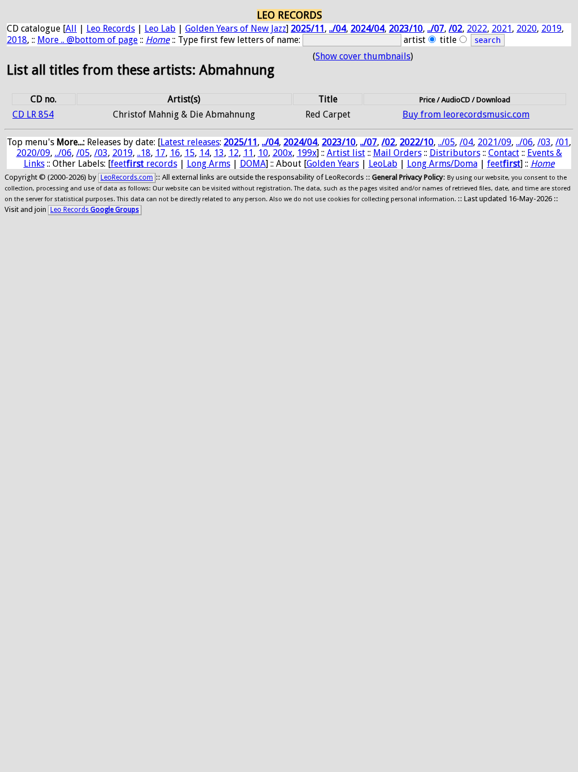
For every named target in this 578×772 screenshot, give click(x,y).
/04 (466, 142)
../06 (524, 142)
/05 (83, 153)
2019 (551, 28)
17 (160, 153)
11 (248, 153)
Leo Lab (160, 28)
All (71, 28)
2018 (17, 39)
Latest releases (190, 142)
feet (503, 163)
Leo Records (110, 28)
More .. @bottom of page (87, 39)
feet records (144, 163)
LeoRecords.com (126, 177)
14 (204, 153)
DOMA (253, 163)
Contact (503, 153)
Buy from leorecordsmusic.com (465, 114)
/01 (562, 142)
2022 (477, 28)
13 (219, 153)
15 (190, 153)
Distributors (455, 153)
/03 (544, 142)
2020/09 (33, 153)
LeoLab (383, 163)
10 (263, 153)
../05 (446, 142)
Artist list (346, 153)
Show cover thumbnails (363, 56)
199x (307, 153)
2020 (526, 28)
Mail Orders (397, 153)
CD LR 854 (33, 114)
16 (175, 153)
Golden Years (332, 163)
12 (234, 153)
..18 (144, 153)
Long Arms (208, 163)
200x (282, 153)
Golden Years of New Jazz (235, 28)
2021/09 (494, 142)
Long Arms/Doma (442, 163)
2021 (502, 28)
